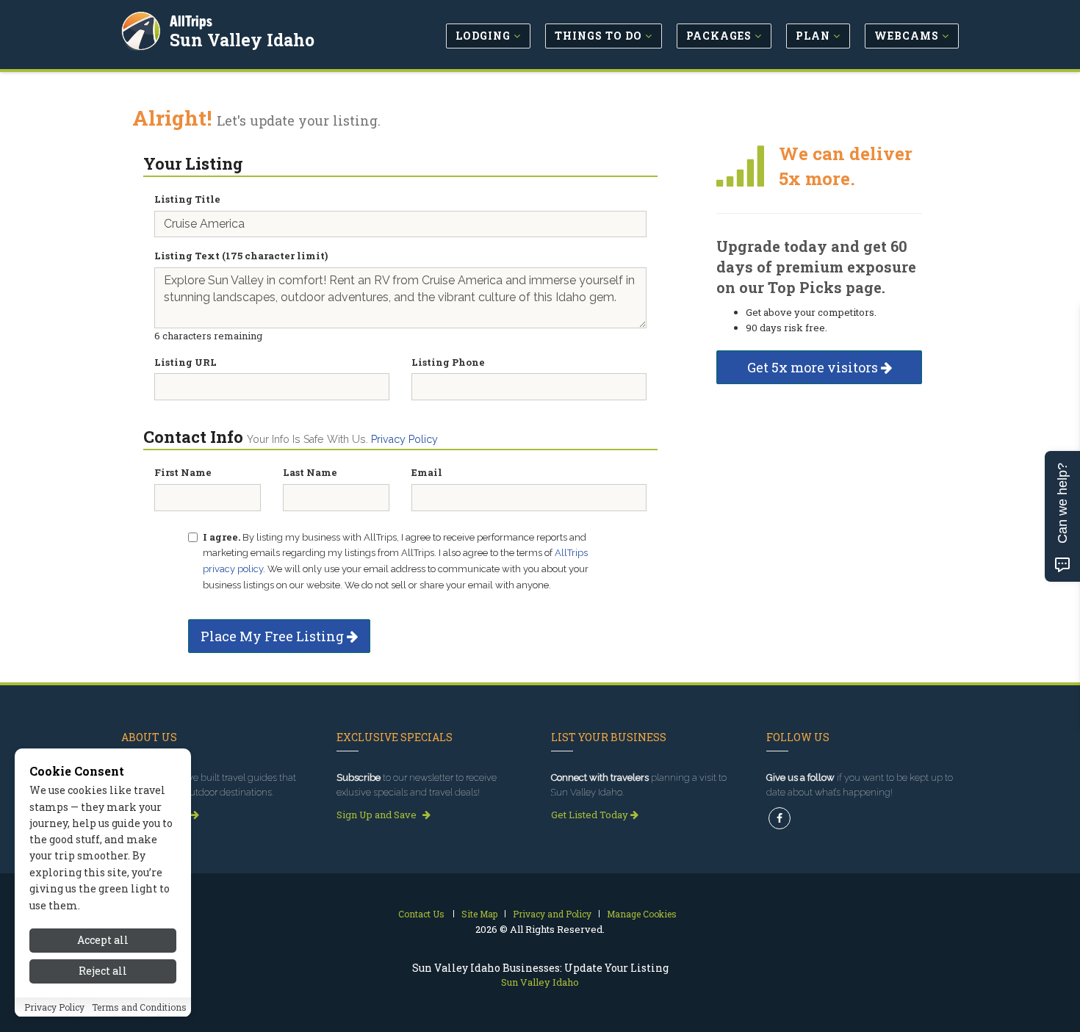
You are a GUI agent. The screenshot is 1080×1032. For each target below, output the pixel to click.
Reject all (103, 971)
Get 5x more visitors (814, 367)
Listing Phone (448, 362)
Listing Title (187, 199)
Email (426, 472)
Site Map (479, 914)
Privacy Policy (404, 439)
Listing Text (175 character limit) (241, 255)
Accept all (103, 940)
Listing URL (185, 362)
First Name (183, 472)
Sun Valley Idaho (242, 40)
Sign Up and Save (377, 814)
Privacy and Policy (552, 914)
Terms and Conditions (139, 1008)
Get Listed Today (590, 814)
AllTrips (191, 20)
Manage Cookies (642, 914)
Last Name (310, 472)
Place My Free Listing (274, 636)
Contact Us (421, 914)
